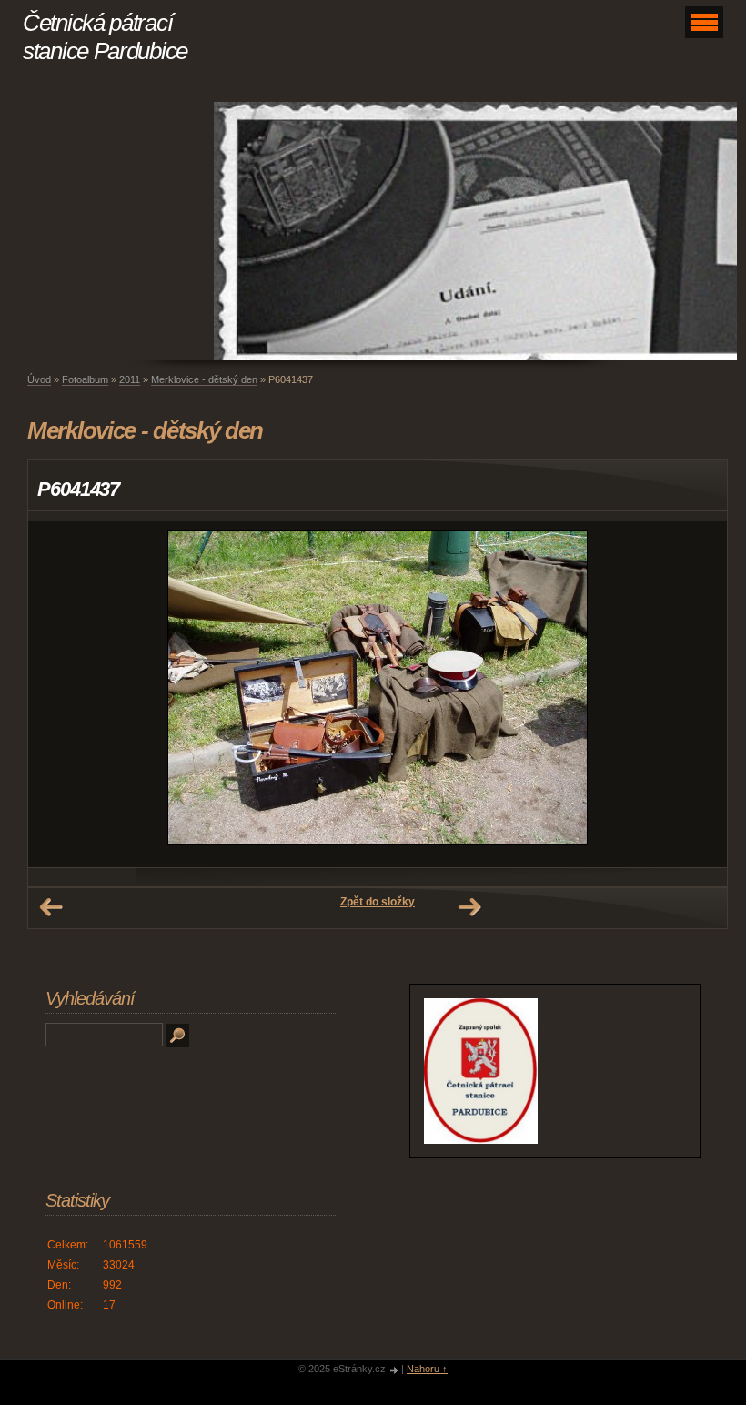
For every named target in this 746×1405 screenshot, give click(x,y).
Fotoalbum (85, 379)
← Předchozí (51, 907)
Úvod (39, 379)
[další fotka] (697, 694)
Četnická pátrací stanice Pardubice (105, 37)
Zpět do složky (377, 901)
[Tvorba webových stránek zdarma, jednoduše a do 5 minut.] (394, 1370)
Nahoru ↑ (427, 1368)
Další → (469, 907)
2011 (129, 379)
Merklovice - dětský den (204, 379)
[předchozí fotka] (57, 694)
